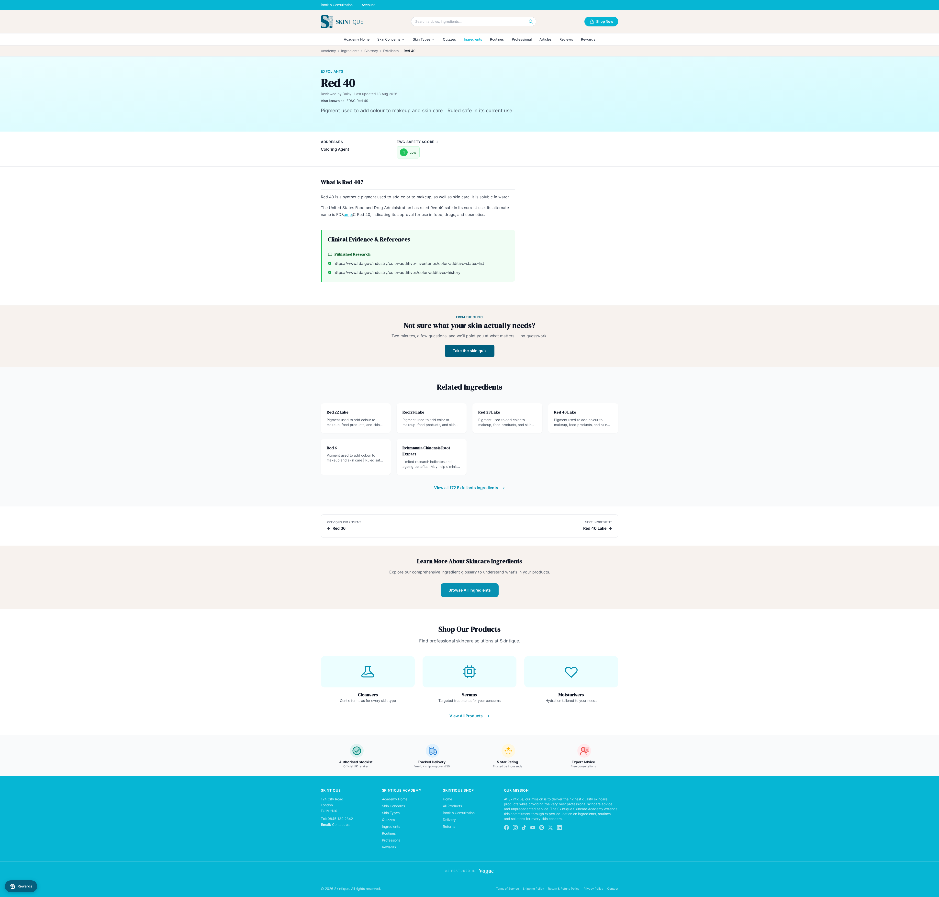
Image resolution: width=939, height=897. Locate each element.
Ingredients (473, 39)
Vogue (486, 871)
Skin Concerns (389, 39)
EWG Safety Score (416, 142)
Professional (522, 39)
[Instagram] (515, 827)
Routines (497, 39)
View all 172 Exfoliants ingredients (466, 487)
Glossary (371, 51)
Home (447, 799)
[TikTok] (524, 827)
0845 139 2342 (340, 819)
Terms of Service (507, 888)
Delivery (449, 820)
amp (348, 214)
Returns (449, 826)
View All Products (466, 715)
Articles (545, 39)
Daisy (347, 94)
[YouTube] (532, 827)
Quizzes (449, 39)
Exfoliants (391, 51)
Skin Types (422, 39)
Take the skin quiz (470, 350)
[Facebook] (506, 827)
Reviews (566, 39)
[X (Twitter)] (550, 827)
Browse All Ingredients (469, 590)
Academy (328, 51)
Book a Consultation (337, 5)
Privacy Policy (593, 888)
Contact (612, 888)
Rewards (588, 39)
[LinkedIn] (559, 827)
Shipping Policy (533, 888)
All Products (452, 806)
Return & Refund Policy (564, 888)
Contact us (340, 824)
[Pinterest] (541, 827)
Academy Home (356, 39)
